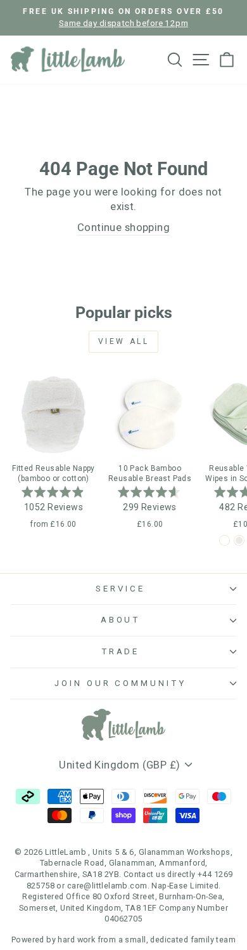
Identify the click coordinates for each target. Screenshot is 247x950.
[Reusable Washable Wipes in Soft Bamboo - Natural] (239, 540)
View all (123, 341)
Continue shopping (123, 227)
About (121, 619)
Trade (120, 651)
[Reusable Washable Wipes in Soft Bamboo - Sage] (224, 540)
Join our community (120, 683)
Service (120, 588)
